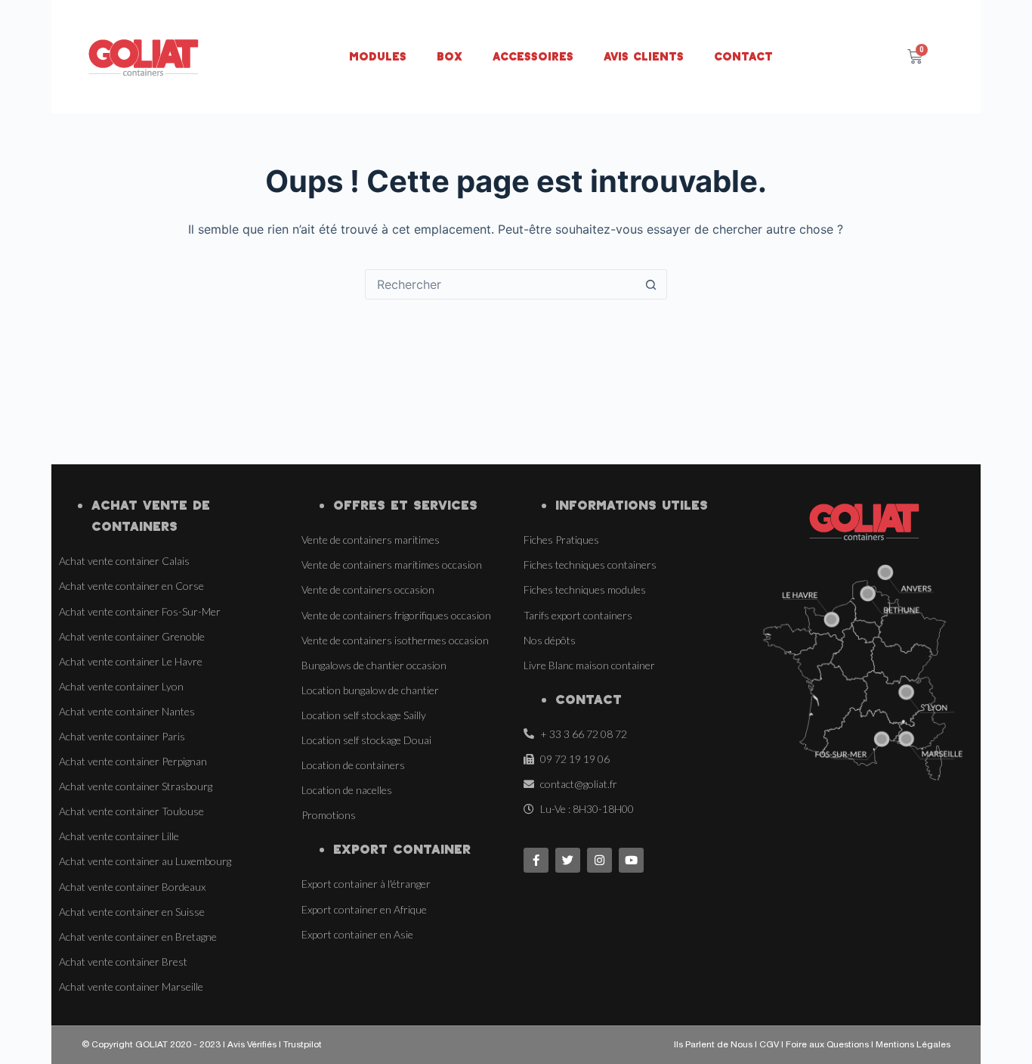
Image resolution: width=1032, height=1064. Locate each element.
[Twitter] (567, 860)
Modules (377, 56)
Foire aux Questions (827, 1045)
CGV (770, 1045)
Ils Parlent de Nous (713, 1045)
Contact (743, 56)
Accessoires (533, 56)
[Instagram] (599, 860)
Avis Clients (644, 56)
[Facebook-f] (536, 860)
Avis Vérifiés (252, 1045)
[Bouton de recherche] (651, 284)
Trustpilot (302, 1045)
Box (449, 56)
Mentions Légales (913, 1045)
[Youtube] (631, 860)
